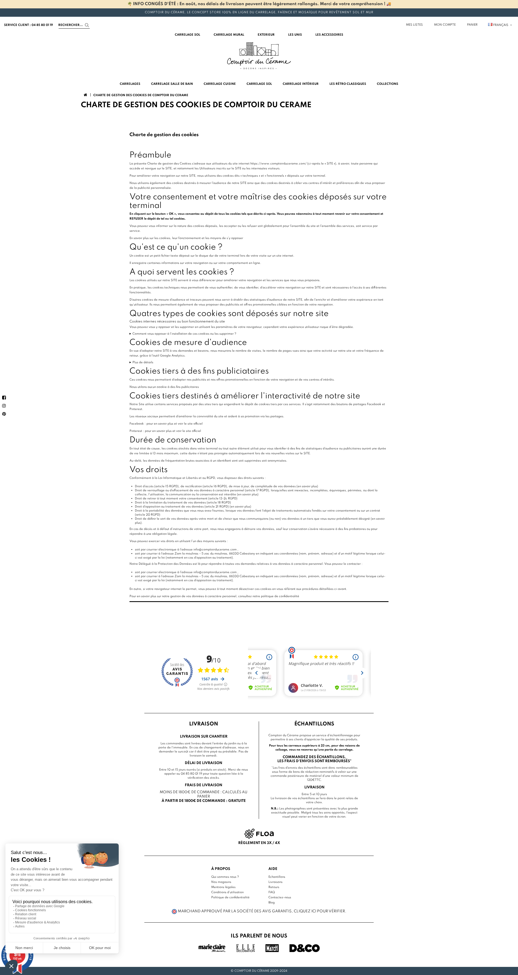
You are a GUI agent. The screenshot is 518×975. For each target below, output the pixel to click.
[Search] (87, 25)
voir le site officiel (190, 423)
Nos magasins (221, 882)
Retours (273, 887)
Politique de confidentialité (230, 897)
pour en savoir (156, 423)
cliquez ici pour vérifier (319, 911)
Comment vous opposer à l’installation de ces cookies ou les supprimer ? (184, 333)
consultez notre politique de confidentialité (268, 596)
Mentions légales (223, 887)
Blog (271, 902)
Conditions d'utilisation (227, 892)
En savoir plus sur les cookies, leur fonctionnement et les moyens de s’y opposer (186, 238)
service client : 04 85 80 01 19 (28, 25)
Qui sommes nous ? (225, 877)
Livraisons (275, 882)
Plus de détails (142, 362)
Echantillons (276, 877)
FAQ (271, 892)
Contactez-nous (279, 897)
